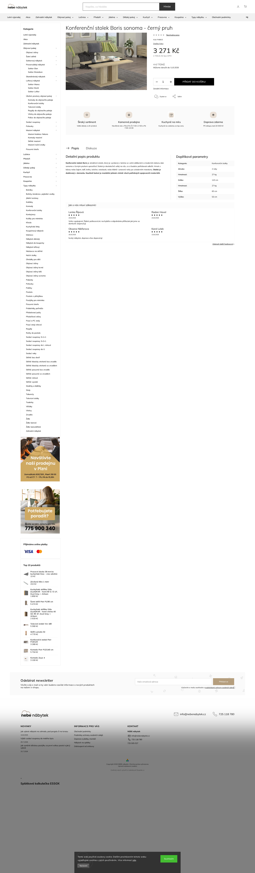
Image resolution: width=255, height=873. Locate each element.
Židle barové (31, 423)
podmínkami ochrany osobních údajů (219, 687)
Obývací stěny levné (34, 267)
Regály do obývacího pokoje (40, 110)
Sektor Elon (33, 68)
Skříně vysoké (32, 382)
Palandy (29, 280)
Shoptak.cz (140, 770)
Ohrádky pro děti (33, 259)
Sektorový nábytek (34, 60)
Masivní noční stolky (36, 145)
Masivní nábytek (33, 130)
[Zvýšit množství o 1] (170, 81)
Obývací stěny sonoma (36, 276)
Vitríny (29, 410)
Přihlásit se (223, 682)
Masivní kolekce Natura (38, 134)
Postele (29, 292)
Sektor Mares (34, 84)
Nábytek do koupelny (35, 243)
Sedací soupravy (33, 122)
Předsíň (26, 159)
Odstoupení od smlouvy (84, 746)
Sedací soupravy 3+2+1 (36, 341)
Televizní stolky (34, 107)
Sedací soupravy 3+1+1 (36, 337)
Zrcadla (29, 414)
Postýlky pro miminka (35, 300)
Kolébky (29, 202)
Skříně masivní (34, 141)
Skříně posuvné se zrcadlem (38, 374)
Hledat (167, 6)
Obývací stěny (32, 52)
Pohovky (29, 126)
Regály (29, 329)
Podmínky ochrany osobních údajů (88, 735)
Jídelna (26, 163)
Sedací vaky (31, 353)
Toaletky (29, 402)
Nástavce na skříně (34, 251)
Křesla (28, 222)
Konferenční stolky (36, 103)
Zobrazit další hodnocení (222, 244)
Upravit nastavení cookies (127, 766)
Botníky (29, 190)
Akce (25, 39)
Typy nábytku (29, 185)
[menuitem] (13, 17)
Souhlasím (169, 858)
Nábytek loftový (33, 247)
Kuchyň (26, 172)
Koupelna (27, 181)
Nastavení (83, 866)
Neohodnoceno (172, 35)
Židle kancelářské (33, 427)
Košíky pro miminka (34, 218)
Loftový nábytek (33, 80)
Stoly (28, 390)
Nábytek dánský (33, 239)
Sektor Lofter (33, 91)
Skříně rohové (32, 378)
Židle (28, 419)
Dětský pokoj (29, 168)
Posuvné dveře (32, 149)
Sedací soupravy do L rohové (38, 345)
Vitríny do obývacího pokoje (40, 114)
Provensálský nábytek (35, 64)
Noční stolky (31, 255)
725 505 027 (133, 743)
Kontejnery (30, 214)
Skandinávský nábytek (35, 76)
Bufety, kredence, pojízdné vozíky (40, 194)
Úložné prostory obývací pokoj (39, 96)
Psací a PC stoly (33, 321)
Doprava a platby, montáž (85, 739)
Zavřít (226, 105)
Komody (29, 206)
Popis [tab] (75, 148)
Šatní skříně (31, 56)
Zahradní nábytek (31, 43)
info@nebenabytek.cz (193, 714)
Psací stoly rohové (34, 325)
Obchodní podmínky (82, 731)
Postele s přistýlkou (34, 296)
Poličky (29, 288)
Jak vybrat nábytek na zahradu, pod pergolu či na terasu (44, 731)
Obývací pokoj (29, 48)
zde (134, 860)
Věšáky (29, 406)
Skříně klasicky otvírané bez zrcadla (41, 361)
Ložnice (26, 154)
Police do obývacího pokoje (39, 117)
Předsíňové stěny (33, 316)
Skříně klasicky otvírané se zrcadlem (41, 365)
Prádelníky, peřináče (34, 308)
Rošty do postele (33, 333)
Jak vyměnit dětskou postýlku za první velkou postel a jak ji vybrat (45, 746)
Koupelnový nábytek (34, 231)
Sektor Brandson (35, 72)
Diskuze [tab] (91, 148)
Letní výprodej (29, 35)
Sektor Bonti (33, 88)
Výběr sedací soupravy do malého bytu (37, 738)
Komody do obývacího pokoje (40, 100)
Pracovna (27, 177)
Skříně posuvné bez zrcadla (38, 369)
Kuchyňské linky (33, 226)
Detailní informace (161, 88)
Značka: (158, 44)
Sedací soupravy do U (35, 349)
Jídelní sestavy (32, 198)
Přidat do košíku (194, 81)
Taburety (30, 394)
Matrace (29, 235)
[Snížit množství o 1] (156, 81)
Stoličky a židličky (33, 386)
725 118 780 (226, 714)
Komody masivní (35, 137)
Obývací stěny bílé (34, 271)
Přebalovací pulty (33, 312)
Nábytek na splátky (82, 742)
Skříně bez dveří (33, 357)
